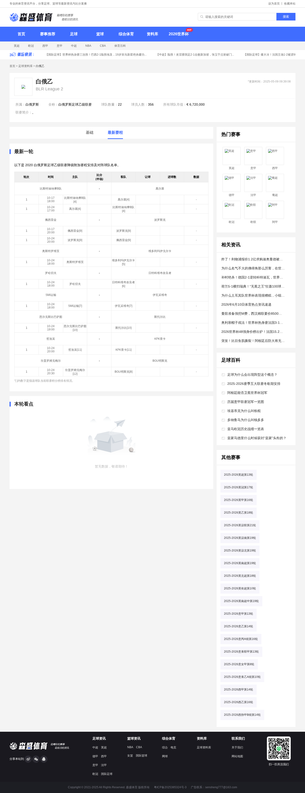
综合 (165, 747)
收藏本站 (289, 3)
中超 (74, 45)
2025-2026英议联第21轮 (240, 525)
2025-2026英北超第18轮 (240, 575)
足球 (74, 34)
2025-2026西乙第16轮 (238, 702)
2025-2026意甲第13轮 (238, 613)
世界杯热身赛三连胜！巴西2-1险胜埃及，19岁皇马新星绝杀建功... (92, 54)
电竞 (173, 747)
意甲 (59, 45)
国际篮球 (141, 755)
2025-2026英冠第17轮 (238, 487)
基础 (89, 132)
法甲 (253, 195)
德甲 (231, 195)
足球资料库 (25, 66)
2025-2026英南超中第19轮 (241, 601)
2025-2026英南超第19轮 (240, 563)
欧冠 (31, 45)
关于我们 (237, 747)
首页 (21, 34)
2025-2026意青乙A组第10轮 (242, 677)
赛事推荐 (47, 34)
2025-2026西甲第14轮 (238, 689)
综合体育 (126, 34)
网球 (165, 756)
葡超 (275, 195)
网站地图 (237, 756)
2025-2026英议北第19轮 (240, 550)
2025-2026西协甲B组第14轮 (242, 714)
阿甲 (275, 222)
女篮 (130, 755)
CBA (103, 45)
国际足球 (106, 774)
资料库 (152, 34)
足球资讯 (99, 738)
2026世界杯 (179, 34)
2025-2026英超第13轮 (238, 474)
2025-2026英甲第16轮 (238, 500)
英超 (17, 45)
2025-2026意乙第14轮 (238, 626)
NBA (88, 45)
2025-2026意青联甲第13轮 (241, 651)
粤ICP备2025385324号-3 (170, 787)
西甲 (45, 45)
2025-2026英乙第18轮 (238, 512)
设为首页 (274, 3)
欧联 (253, 222)
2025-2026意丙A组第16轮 (241, 639)
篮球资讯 (134, 738)
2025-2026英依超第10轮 (240, 588)
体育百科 (120, 45)
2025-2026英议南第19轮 (240, 538)
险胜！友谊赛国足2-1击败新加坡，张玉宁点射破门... (192, 54)
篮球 (100, 34)
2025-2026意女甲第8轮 (239, 664)
